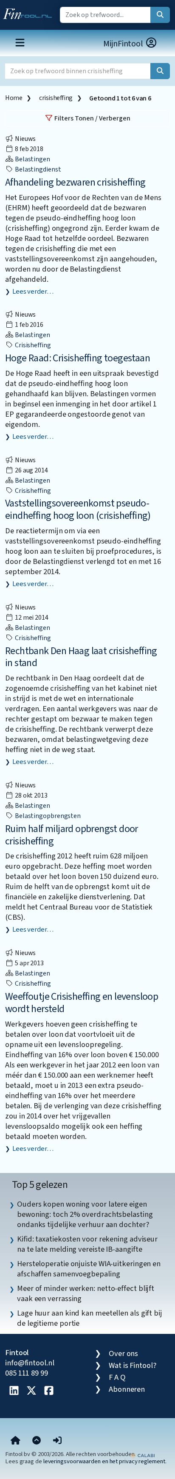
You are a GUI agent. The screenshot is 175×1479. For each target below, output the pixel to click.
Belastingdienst (37, 169)
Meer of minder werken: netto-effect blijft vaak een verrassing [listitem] (85, 1293)
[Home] (15, 1441)
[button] (57, 1441)
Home (13, 98)
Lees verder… (33, 291)
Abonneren (127, 1389)
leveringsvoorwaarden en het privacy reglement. (105, 1461)
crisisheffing (56, 98)
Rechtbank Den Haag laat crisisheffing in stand (81, 657)
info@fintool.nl (29, 1362)
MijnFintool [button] (124, 44)
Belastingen (32, 159)
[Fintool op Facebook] (49, 1391)
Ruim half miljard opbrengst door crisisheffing (71, 835)
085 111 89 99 (26, 1373)
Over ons (123, 1353)
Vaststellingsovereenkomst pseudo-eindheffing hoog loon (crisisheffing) (78, 509)
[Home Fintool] (29, 11)
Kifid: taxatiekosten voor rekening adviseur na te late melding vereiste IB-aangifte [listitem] (87, 1244)
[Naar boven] (36, 1441)
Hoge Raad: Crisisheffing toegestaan (77, 358)
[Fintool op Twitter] (31, 1391)
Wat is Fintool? (132, 1365)
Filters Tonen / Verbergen (91, 118)
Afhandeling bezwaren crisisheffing (75, 182)
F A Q (117, 1377)
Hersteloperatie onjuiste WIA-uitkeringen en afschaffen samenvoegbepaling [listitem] (89, 1268)
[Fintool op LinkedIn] (14, 1391)
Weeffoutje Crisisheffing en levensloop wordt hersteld (81, 1002)
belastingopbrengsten (47, 816)
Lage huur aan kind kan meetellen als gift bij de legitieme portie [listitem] (89, 1318)
